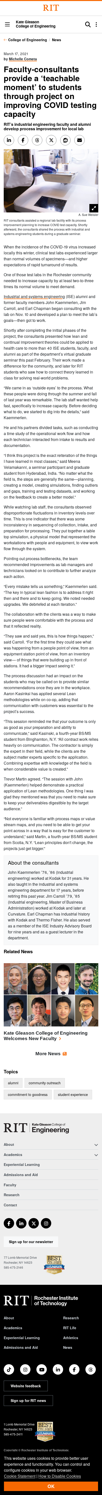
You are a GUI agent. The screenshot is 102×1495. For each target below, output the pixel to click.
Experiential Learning (22, 1164)
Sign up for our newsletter (31, 1241)
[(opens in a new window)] (9, 1223)
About (9, 1317)
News (56, 39)
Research (12, 1194)
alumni (13, 1082)
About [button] (9, 1144)
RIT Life (69, 1327)
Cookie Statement (19, 1476)
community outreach (45, 1082)
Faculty (10, 1184)
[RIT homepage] (41, 1301)
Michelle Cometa (23, 58)
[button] (7, 25)
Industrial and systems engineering (34, 296)
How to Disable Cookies (59, 1476)
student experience (73, 1094)
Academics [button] (13, 1154)
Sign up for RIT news (28, 1400)
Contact (10, 1204)
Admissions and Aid (21, 1174)
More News (48, 1053)
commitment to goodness (28, 1094)
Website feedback (26, 1385)
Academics (13, 1327)
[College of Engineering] (36, 1128)
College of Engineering (27, 39)
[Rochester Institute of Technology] (51, 8)
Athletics (70, 1337)
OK (51, 1486)
